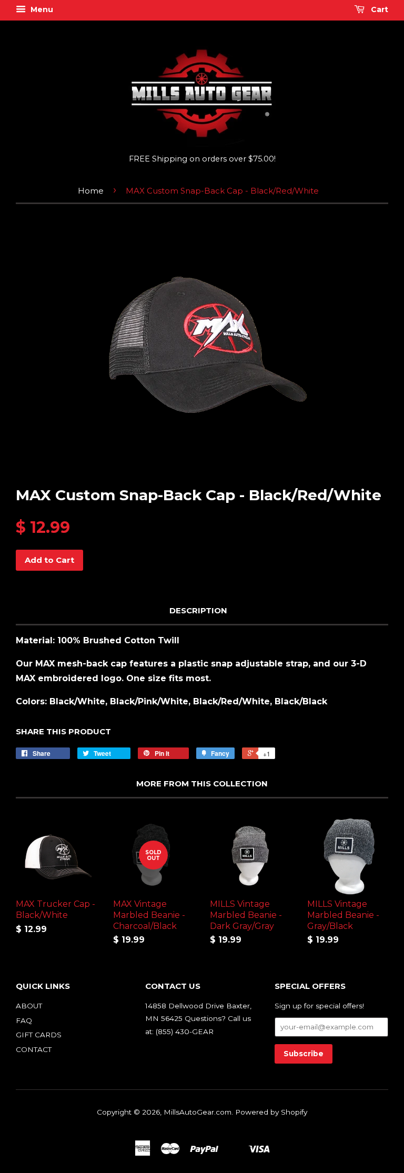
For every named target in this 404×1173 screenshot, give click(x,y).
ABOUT (29, 1006)
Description (198, 610)
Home (91, 191)
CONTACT (34, 1049)
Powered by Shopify (271, 1112)
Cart (378, 9)
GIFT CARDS (39, 1034)
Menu (40, 9)
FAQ (24, 1020)
